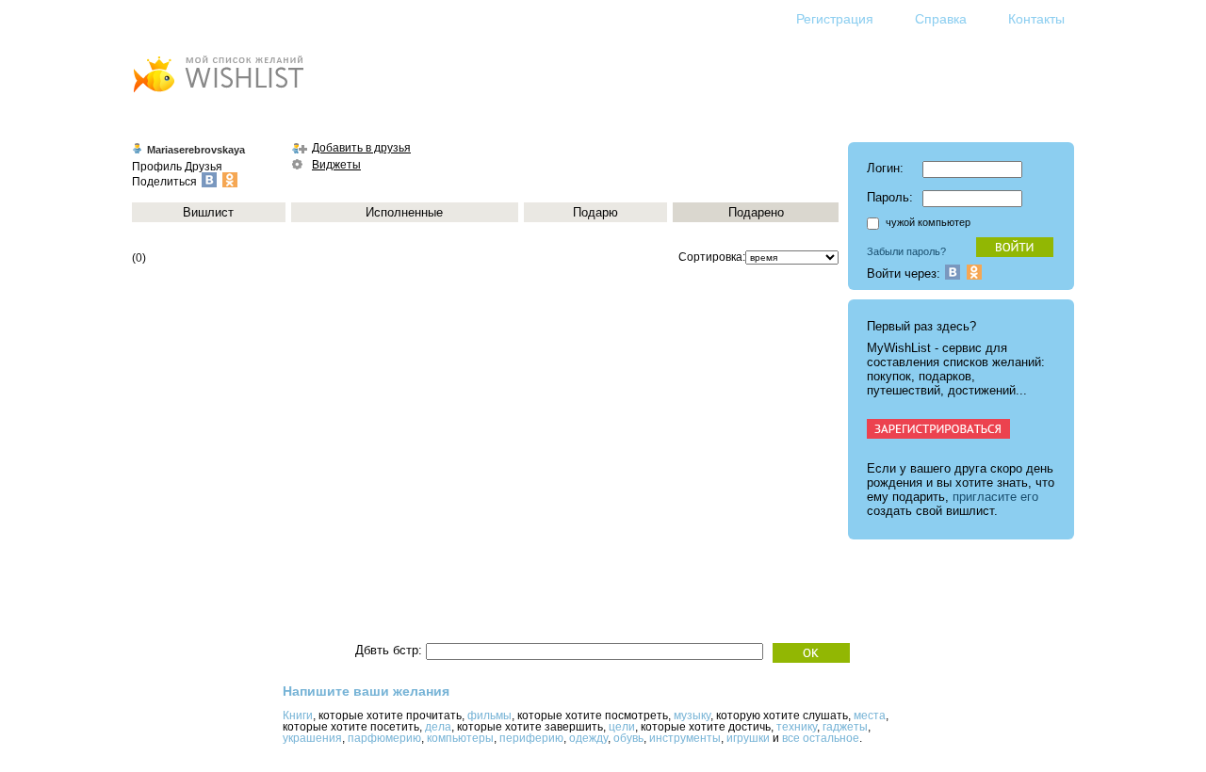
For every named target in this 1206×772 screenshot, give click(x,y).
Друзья (203, 166)
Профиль (157, 166)
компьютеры (460, 738)
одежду (588, 738)
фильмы (489, 715)
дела (438, 726)
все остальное (820, 738)
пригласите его (995, 497)
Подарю (595, 212)
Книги (298, 715)
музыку (692, 715)
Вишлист (208, 212)
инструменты (685, 738)
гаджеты (845, 726)
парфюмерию (384, 738)
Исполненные (404, 212)
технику (796, 726)
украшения (312, 738)
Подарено (756, 212)
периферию (531, 738)
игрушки (748, 738)
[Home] (217, 95)
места (870, 715)
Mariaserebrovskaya (196, 149)
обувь (628, 738)
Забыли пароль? (906, 251)
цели (622, 726)
